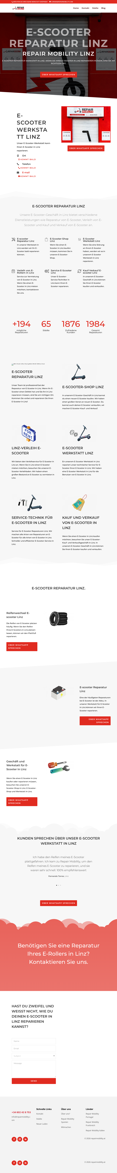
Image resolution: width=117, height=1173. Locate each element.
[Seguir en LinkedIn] (25, 1139)
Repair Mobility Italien (95, 1130)
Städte (95, 8)
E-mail (26, 172)
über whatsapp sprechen (58, 75)
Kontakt (85, 8)
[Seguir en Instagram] (19, 1139)
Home (76, 8)
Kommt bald (28, 159)
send (34, 1081)
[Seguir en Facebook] (14, 1139)
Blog (103, 8)
